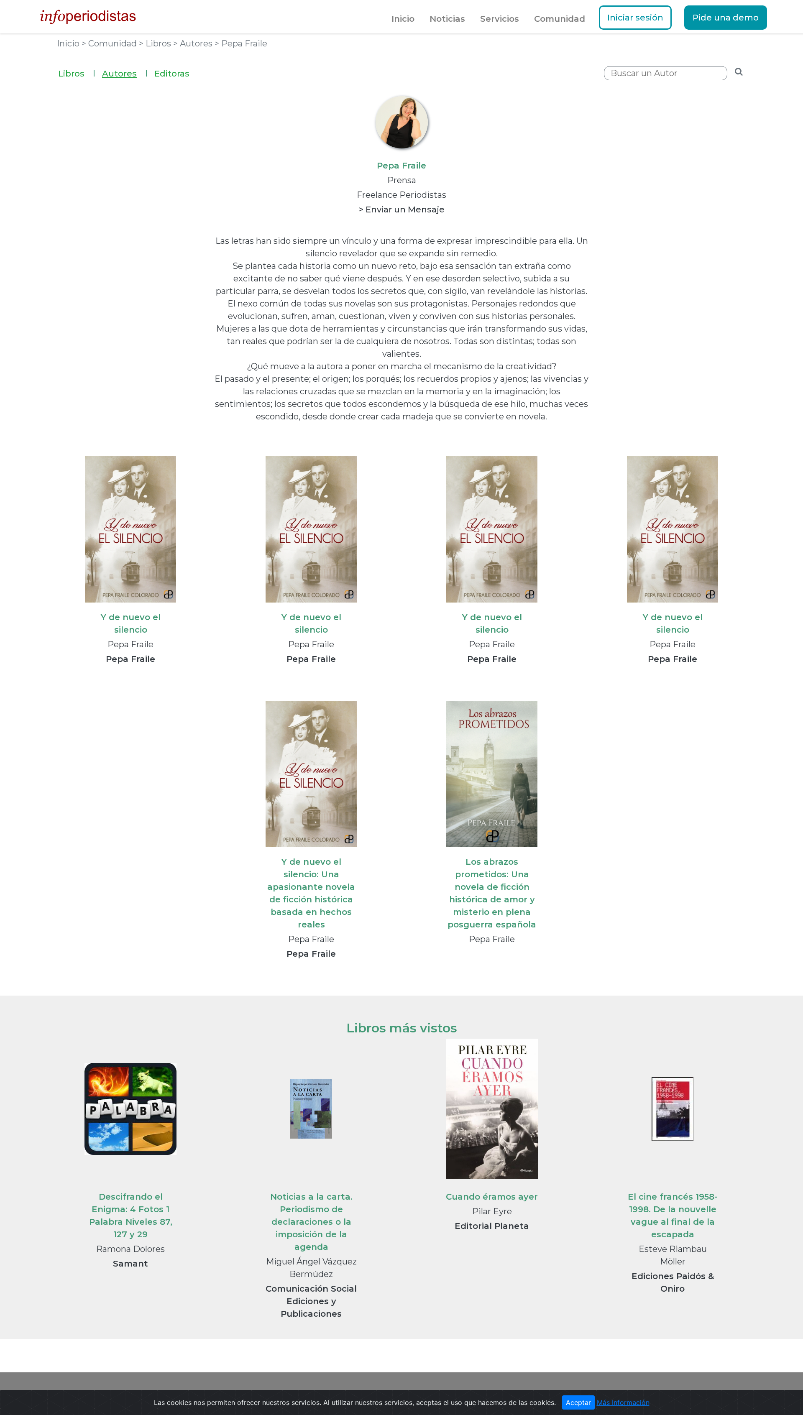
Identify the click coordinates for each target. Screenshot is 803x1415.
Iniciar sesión (635, 18)
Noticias (447, 19)
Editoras (171, 74)
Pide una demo (726, 18)
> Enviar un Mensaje (402, 209)
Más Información (623, 1402)
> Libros (156, 43)
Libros (76, 74)
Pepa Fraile (130, 644)
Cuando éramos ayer (492, 1197)
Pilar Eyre (492, 1211)
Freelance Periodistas (401, 195)
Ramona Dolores (130, 1249)
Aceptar (578, 1402)
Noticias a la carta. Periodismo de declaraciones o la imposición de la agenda (311, 1222)
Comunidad (559, 19)
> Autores (194, 43)
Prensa (401, 180)
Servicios (499, 19)
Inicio (402, 19)
